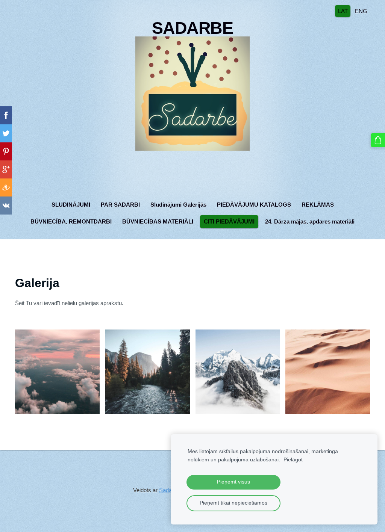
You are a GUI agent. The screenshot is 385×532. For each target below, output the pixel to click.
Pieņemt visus (233, 482)
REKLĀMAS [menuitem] (318, 204)
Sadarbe (169, 490)
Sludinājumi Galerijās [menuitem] (178, 204)
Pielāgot (293, 459)
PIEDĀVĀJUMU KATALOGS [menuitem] (254, 204)
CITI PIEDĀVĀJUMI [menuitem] (229, 221)
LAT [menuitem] (343, 11)
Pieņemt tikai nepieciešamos (233, 503)
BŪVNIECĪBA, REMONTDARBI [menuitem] (71, 221)
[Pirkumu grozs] (378, 140)
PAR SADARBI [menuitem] (120, 204)
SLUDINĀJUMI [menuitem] (71, 204)
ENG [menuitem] (361, 11)
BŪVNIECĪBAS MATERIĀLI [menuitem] (157, 221)
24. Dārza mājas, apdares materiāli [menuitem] (310, 221)
